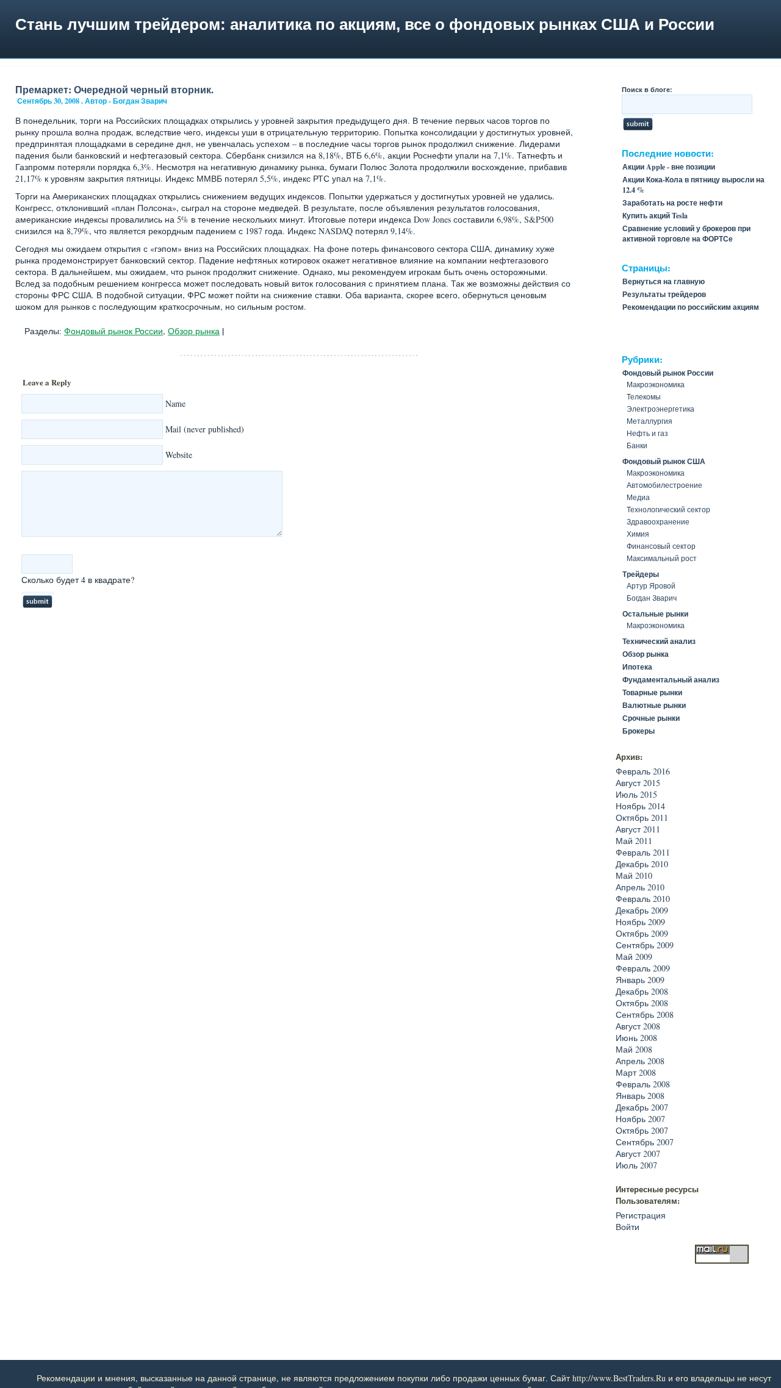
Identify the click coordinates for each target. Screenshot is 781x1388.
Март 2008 (636, 1072)
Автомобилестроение (664, 485)
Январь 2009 (640, 980)
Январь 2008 (640, 1095)
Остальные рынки (655, 614)
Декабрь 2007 (642, 1107)
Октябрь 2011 (642, 817)
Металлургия (649, 421)
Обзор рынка (194, 331)
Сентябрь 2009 (645, 945)
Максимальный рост (662, 558)
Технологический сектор (668, 509)
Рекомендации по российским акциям (690, 307)
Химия (638, 533)
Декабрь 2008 (642, 991)
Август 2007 (638, 1153)
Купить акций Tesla (655, 215)
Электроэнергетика (660, 408)
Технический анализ (659, 641)
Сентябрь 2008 (645, 1014)
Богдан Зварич (652, 598)
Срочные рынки (651, 718)
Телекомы (644, 396)
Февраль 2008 (643, 1084)
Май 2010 (634, 875)
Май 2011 (634, 840)
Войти (627, 1226)
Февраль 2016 (643, 771)
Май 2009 (634, 956)
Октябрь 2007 (642, 1130)
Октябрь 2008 (642, 1003)
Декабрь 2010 (642, 864)
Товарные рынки (652, 692)
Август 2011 (638, 829)
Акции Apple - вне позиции (668, 167)
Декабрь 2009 (642, 910)
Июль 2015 (636, 794)
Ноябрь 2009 (640, 922)
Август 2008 (638, 1026)
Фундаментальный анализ (670, 679)
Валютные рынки (654, 705)
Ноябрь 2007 (640, 1119)
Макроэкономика (656, 384)
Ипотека (637, 667)
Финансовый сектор (661, 546)
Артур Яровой (651, 585)
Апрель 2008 (640, 1061)
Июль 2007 (636, 1165)
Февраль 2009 (643, 968)
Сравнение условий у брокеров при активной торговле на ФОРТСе (686, 233)
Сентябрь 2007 (645, 1142)
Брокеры (638, 731)
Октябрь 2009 (642, 933)
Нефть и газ (647, 433)
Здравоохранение (658, 521)
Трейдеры (640, 574)
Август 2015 (638, 783)
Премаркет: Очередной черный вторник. (114, 89)
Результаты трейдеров (664, 294)
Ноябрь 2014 (640, 806)
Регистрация (641, 1215)
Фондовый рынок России (113, 331)
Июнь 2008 (636, 1037)
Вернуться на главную (663, 281)
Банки (637, 445)
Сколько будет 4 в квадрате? (77, 579)
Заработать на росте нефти (672, 203)
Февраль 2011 (643, 852)
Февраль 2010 (643, 898)
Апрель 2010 (640, 887)
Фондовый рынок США (663, 461)
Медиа (638, 497)
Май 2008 (634, 1049)
